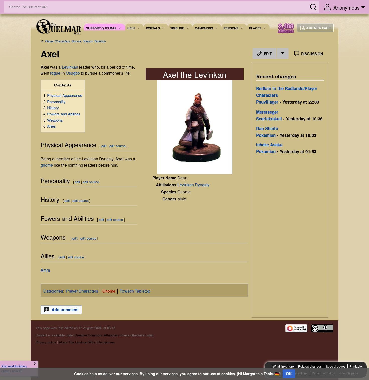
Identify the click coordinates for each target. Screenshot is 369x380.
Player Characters (57, 41)
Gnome (76, 41)
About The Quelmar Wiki (77, 342)
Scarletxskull (269, 119)
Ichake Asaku (269, 145)
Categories (53, 291)
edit (104, 145)
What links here (283, 366)
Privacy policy (46, 342)
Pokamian (266, 135)
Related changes (310, 366)
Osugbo (73, 73)
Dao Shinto (267, 128)
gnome (47, 165)
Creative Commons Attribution (97, 335)
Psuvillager (267, 102)
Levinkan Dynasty (193, 185)
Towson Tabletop (94, 41)
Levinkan (70, 67)
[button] (61, 309)
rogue (55, 73)
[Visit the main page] (58, 26)
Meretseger (267, 112)
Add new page (318, 28)
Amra (45, 270)
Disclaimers (106, 342)
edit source (117, 145)
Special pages (335, 366)
